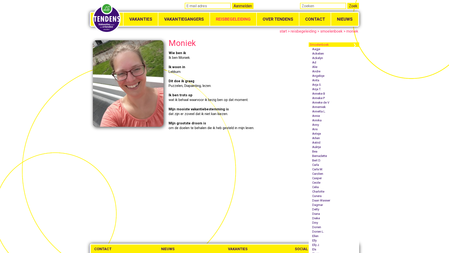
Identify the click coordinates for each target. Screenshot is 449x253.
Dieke (316, 218)
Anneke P (318, 98)
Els (314, 249)
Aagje (316, 49)
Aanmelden (243, 6)
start (283, 31)
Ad (314, 62)
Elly (314, 240)
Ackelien (318, 53)
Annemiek (319, 107)
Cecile (316, 182)
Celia (315, 187)
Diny (315, 222)
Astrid (316, 142)
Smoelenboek (319, 44)
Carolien (317, 173)
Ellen (315, 236)
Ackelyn (317, 58)
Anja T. (316, 89)
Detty (315, 209)
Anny (315, 124)
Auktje (316, 147)
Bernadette (319, 156)
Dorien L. (318, 231)
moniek (352, 31)
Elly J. (316, 245)
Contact (315, 19)
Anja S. (317, 84)
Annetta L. (319, 111)
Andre (316, 71)
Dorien (316, 227)
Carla (315, 165)
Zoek (353, 6)
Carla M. (317, 169)
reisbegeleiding (303, 31)
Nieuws (345, 19)
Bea (314, 151)
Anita (315, 80)
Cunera (317, 196)
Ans (315, 129)
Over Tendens (278, 19)
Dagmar (317, 205)
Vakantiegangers (184, 19)
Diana (316, 214)
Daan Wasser (321, 200)
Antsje (316, 133)
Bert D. (316, 160)
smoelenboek (331, 31)
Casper (317, 178)
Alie (314, 67)
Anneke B (318, 93)
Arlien (316, 138)
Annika (317, 120)
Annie (316, 116)
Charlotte (318, 191)
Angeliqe (318, 76)
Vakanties (140, 19)
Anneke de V (320, 102)
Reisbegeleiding (233, 19)
